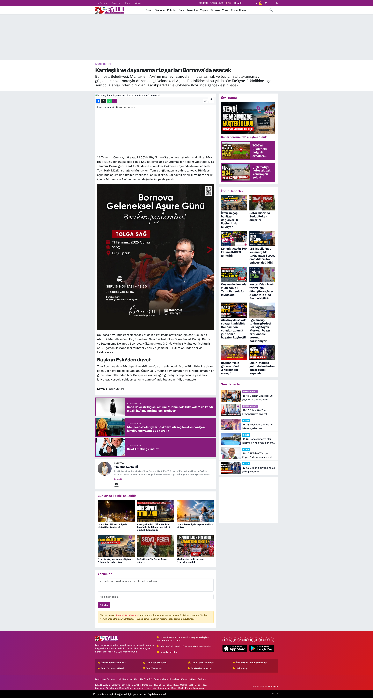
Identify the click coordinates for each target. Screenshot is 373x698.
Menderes (198, 688)
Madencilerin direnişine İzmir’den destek (190, 560)
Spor (181, 10)
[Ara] (271, 10)
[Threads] (261, 639)
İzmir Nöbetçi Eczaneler (113, 662)
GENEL (246, 420)
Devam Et (118, 479)
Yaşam (204, 10)
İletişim (192, 679)
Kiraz (174, 688)
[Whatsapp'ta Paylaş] (109, 101)
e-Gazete (102, 3)
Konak (188, 688)
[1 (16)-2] (155, 256)
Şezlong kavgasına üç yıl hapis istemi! (258, 469)
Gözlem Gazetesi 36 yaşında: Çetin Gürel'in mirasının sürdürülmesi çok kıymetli (258, 397)
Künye (184, 679)
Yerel (225, 10)
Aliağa (106, 685)
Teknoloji (192, 10)
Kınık (180, 688)
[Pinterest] (235, 639)
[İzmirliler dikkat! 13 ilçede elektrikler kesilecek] (116, 511)
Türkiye (215, 10)
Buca (176, 685)
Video (138, 3)
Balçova (116, 685)
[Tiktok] (256, 639)
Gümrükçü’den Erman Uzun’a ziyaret (254, 412)
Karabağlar (125, 688)
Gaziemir (99, 688)
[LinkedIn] (245, 639)
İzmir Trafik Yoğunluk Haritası (251, 662)
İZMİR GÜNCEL (104, 64)
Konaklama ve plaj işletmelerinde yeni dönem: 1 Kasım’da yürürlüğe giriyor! (258, 441)
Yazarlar (116, 3)
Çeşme (183, 685)
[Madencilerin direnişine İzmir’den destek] (195, 545)
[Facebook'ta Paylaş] (98, 101)
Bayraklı (136, 685)
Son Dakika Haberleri (201, 668)
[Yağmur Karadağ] (105, 468)
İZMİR (98, 685)
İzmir (149, 10)
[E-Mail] (116, 484)
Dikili (197, 685)
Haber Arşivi (242, 668)
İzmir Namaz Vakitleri (203, 662)
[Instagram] (240, 639)
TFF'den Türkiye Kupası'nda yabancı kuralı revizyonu (257, 455)
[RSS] (271, 639)
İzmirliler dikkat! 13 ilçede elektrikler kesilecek (112, 526)
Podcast (202, 679)
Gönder (104, 605)
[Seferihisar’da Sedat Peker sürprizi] (155, 545)
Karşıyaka (151, 688)
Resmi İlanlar (239, 10)
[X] (229, 639)
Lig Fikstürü (146, 679)
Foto (127, 3)
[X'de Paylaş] (103, 101)
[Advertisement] (186, 37)
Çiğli (191, 685)
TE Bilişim (273, 686)
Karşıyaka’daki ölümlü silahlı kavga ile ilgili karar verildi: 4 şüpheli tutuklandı (153, 527)
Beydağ (157, 685)
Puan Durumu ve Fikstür (113, 668)
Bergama (147, 685)
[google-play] (262, 648)
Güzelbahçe (112, 688)
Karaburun (138, 688)
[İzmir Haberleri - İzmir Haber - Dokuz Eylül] (109, 10)
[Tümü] (274, 384)
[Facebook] (224, 639)
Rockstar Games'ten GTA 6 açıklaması (257, 426)
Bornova (167, 685)
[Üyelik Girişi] (275, 3)
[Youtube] (250, 639)
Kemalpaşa (164, 688)
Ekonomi (159, 10)
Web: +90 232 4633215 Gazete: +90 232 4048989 (186, 646)
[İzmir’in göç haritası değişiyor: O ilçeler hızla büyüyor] (116, 545)
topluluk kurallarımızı (127, 615)
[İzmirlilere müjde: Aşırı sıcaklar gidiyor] (195, 511)
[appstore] (235, 648)
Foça (204, 685)
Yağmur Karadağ (106, 107)
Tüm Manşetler (154, 668)
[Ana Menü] (276, 10)
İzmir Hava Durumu (157, 662)
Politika (171, 10)
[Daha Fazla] (114, 101)
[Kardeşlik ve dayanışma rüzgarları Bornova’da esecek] (155, 95)
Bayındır (126, 685)
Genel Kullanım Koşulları (166, 679)
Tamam (275, 694)
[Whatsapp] (266, 639)
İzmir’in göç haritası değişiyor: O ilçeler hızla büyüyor (115, 560)
